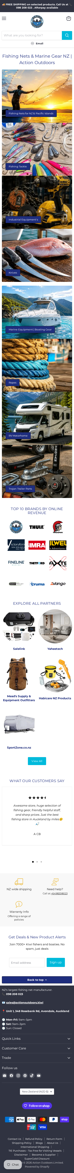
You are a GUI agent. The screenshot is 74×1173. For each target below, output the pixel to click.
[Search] (67, 35)
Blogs (39, 1142)
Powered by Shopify (37, 1166)
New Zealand (35, 1091)
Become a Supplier (44, 1154)
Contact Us (14, 1138)
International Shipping (35, 1146)
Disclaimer (21, 1154)
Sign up (56, 962)
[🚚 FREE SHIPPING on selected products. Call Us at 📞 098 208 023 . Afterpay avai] (37, 6)
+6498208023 (59, 893)
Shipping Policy (21, 1142)
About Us (52, 1142)
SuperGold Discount (37, 1158)
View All (36, 761)
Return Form (54, 1138)
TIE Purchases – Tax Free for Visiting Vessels (35, 1150)
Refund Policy (33, 1138)
